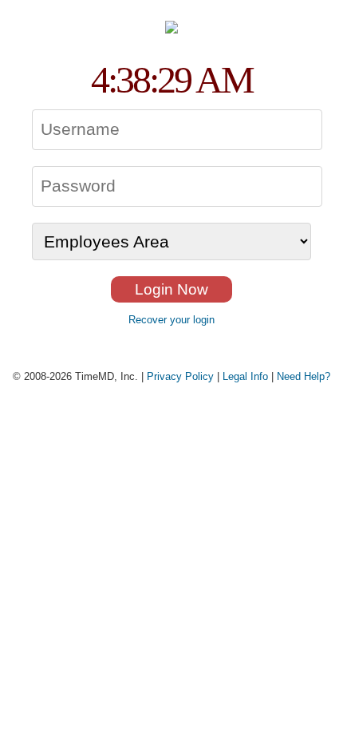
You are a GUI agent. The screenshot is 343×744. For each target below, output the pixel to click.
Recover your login (171, 320)
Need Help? (303, 376)
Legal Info (245, 376)
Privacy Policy (180, 376)
